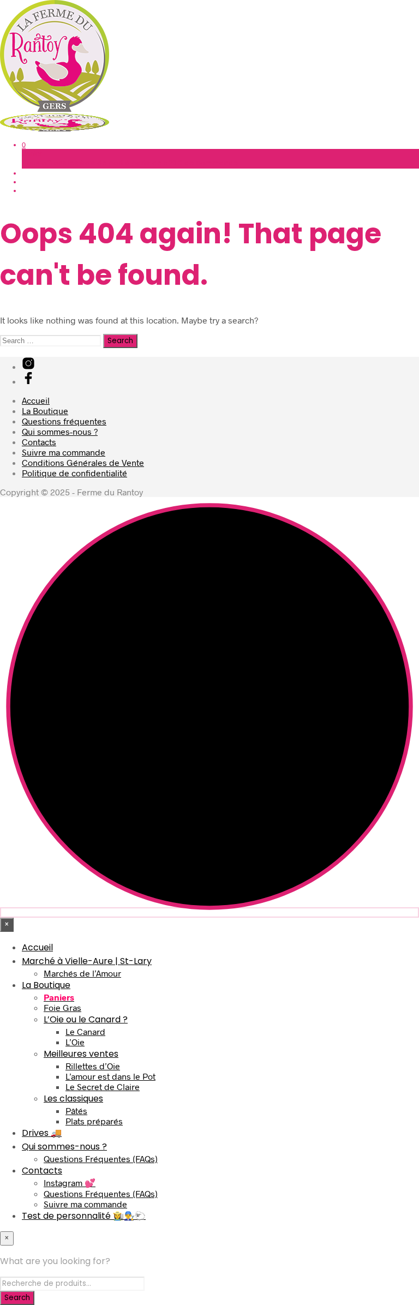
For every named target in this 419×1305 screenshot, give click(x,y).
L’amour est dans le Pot (110, 1076)
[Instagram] (28, 366)
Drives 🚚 (42, 1133)
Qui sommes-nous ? (60, 431)
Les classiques (73, 1098)
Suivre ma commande (63, 452)
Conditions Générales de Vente (83, 462)
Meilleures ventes (81, 1053)
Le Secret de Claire (102, 1086)
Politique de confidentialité (74, 473)
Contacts (39, 441)
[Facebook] (28, 381)
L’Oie (75, 1042)
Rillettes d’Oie (92, 1066)
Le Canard (85, 1031)
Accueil (36, 400)
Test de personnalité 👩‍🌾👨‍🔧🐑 (84, 1216)
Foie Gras (62, 1007)
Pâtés (76, 1110)
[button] (24, 144)
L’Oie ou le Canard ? (86, 1019)
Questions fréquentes (64, 421)
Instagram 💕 (69, 1182)
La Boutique (45, 410)
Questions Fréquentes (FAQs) (101, 1158)
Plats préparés (94, 1121)
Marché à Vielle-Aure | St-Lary (87, 961)
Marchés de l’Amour (82, 973)
